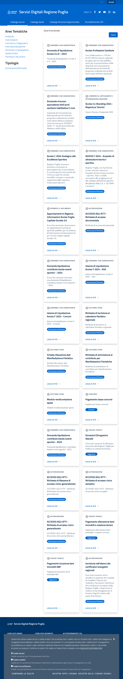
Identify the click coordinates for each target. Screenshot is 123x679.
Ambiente (9, 36)
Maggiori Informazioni (91, 648)
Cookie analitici (19, 659)
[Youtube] (103, 11)
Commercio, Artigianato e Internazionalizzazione (16, 45)
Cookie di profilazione (22, 666)
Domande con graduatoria (16, 50)
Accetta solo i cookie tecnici (94, 673)
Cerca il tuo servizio (52, 30)
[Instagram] (108, 11)
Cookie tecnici (19, 653)
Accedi (111, 2)
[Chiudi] (114, 639)
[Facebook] (94, 11)
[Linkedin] (113, 11)
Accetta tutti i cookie (64, 673)
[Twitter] (98, 11)
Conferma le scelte (23, 673)
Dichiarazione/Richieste (16, 68)
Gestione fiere (11, 53)
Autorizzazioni (11, 39)
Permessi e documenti (15, 56)
